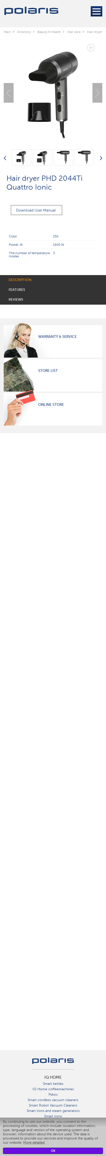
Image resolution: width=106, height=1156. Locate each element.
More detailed (34, 1142)
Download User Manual (36, 210)
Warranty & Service (57, 336)
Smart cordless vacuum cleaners (53, 1100)
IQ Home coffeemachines (53, 1089)
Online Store (51, 404)
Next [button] (97, 93)
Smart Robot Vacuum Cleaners (53, 1105)
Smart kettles (53, 1084)
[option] (53, 89)
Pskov (53, 1094)
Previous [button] (9, 93)
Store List (48, 370)
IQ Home (53, 1077)
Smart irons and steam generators (53, 1111)
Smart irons (53, 1116)
